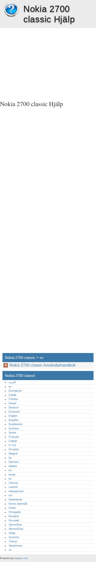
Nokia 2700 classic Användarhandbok (42, 365)
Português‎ (15, 512)
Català (12, 394)
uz (10, 549)
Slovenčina (15, 524)
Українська (15, 545)
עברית (12, 445)
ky (10, 478)
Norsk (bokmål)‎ (18, 503)
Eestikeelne (15, 424)
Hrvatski (14, 449)
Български (15, 390)
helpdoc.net (21, 558)
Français (14, 436)
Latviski (13, 486)
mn (10, 495)
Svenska (14, 537)
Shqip (12, 532)
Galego (13, 440)
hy (10, 457)
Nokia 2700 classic (11, 9)
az (10, 386)
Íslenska (14, 461)
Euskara (14, 428)
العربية (12, 382)
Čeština (13, 399)
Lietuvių (13, 482)
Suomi (12, 432)
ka (10, 470)
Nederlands (15, 499)
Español (13, 419)
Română (14, 516)
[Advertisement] (48, 62)
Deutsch (14, 407)
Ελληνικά (14, 411)
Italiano (13, 466)
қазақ (12, 474)
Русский (14, 520)
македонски (16, 491)
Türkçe (13, 541)
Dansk (12, 403)
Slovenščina (16, 528)
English (13, 415)
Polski (12, 507)
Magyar (13, 453)
